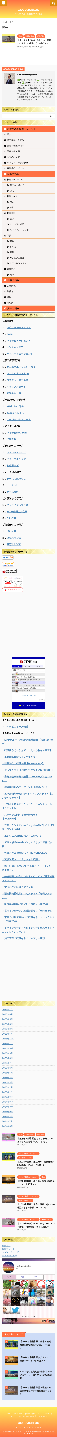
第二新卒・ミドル (15, 140)
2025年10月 (8, 1048)
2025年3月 (7, 1082)
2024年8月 (7, 1116)
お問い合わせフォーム (33, 1414)
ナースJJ (12, 485)
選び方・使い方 (17, 185)
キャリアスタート (16, 386)
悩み (12, 218)
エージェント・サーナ (19, 419)
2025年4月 (7, 1077)
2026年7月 (7, 1009)
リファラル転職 (17, 224)
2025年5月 (7, 1072)
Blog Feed (18, 1414)
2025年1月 (7, 1092)
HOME (8, 1414)
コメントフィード (10, 1252)
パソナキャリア (15, 347)
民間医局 (11, 439)
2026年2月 (7, 1029)
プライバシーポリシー (26, 1416)
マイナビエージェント (19, 340)
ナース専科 (13, 491)
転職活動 (11, 213)
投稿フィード (8, 1249)
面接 (9, 235)
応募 (12, 207)
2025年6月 (7, 1068)
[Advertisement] (28, 971)
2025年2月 (7, 1087)
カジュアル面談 (17, 257)
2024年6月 (7, 1126)
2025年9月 (7, 1053)
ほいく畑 (11, 531)
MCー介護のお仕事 (17, 511)
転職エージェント (15, 179)
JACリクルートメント (19, 327)
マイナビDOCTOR (17, 432)
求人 (12, 190)
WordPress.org (9, 1255)
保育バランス (14, 537)
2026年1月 (7, 1033)
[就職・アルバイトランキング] (9, 571)
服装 (12, 252)
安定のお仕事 (14, 393)
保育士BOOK (14, 544)
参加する (41, 699)
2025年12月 (8, 1038)
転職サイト (12, 196)
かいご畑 (11, 518)
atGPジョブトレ (15, 406)
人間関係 (11, 285)
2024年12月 (8, 1097)
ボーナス (35, 47)
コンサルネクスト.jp (18, 373)
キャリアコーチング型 (17, 162)
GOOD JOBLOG (28, 9)
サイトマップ (42, 1416)
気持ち (10, 291)
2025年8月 (7, 1058)
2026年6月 (7, 1014)
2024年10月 (8, 1106)
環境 (9, 297)
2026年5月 (7, 1019)
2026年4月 (7, 1024)
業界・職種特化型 (15, 145)
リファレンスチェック (20, 263)
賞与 (42, 47)
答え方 (13, 246)
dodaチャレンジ (15, 413)
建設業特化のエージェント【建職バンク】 (27, 787)
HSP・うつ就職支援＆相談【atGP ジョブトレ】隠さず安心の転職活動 (36, 1374)
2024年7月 (7, 1121)
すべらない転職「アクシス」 (19, 887)
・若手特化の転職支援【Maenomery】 (23, 763)
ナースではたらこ (16, 478)
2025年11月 (7, 1043)
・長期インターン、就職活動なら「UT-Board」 (28, 910)
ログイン (6, 1245)
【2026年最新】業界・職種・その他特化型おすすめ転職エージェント (36, 1390)
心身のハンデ (13, 157)
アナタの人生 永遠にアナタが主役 (28, 1427)
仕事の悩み (13, 280)
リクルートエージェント (20, 353)
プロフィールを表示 (28, 1316)
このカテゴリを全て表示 (29, 695)
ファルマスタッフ (16, 452)
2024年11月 (7, 1102)
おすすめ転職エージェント (21, 129)
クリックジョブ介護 (17, 505)
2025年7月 (7, 1063)
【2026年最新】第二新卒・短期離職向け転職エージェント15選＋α (36, 1344)
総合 (9, 134)
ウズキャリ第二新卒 (17, 380)
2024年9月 (7, 1111)
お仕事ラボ (13, 465)
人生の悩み (13, 308)
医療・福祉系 (13, 151)
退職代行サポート (15, 168)
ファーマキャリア (16, 459)
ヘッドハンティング (19, 230)
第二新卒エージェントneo (21, 366)
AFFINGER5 (28, 1433)
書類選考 (11, 269)
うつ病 (10, 302)
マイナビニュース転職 (16, 726)
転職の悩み (13, 174)
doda (9, 334)
